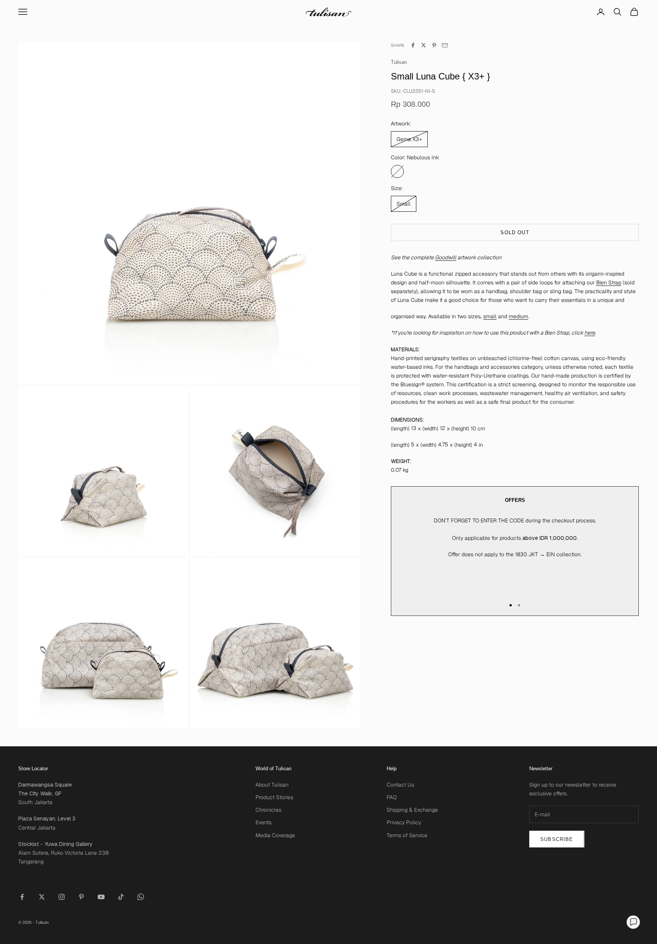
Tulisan (399, 62)
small (490, 316)
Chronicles (268, 809)
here (589, 333)
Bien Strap (608, 282)
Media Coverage (275, 835)
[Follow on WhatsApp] (140, 897)
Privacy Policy (404, 822)
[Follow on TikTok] (121, 897)
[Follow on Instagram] (61, 897)
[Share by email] (445, 45)
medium (518, 316)
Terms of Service (407, 835)
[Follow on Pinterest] (81, 897)
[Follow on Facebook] (22, 897)
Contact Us (400, 784)
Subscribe (556, 839)
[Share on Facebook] (413, 45)
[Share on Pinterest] (434, 45)
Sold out (514, 232)
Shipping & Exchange (412, 809)
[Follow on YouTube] (101, 897)
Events (263, 822)
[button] (633, 922)
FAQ (392, 797)
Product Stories (274, 797)
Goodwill (445, 257)
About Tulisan (272, 784)
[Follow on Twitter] (42, 897)
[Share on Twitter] (424, 45)
